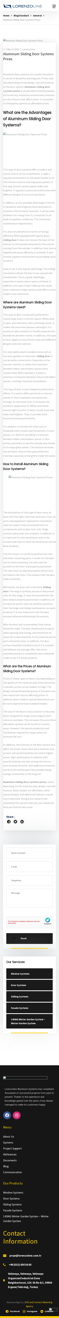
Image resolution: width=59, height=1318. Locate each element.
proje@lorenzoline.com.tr (25, 1255)
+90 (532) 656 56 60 (20, 1264)
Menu (7, 1127)
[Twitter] (15, 821)
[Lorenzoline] (22, 6)
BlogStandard (21, 15)
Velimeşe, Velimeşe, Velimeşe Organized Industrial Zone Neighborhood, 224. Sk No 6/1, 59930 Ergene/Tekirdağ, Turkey (30, 1280)
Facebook (15, 1311)
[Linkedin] (22, 821)
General (37, 15)
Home (6, 15)
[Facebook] (8, 821)
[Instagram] (17, 1115)
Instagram (32, 1311)
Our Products (13, 1183)
